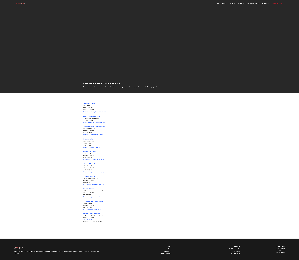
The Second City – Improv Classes (93, 201)
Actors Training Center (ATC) (91, 116)
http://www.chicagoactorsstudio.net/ (94, 159)
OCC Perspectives (277, 3)
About (224, 3)
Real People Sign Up (253, 3)
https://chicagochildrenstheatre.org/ (94, 172)
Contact (265, 3)
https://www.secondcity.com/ (92, 209)
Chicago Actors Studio (89, 151)
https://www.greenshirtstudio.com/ (93, 197)
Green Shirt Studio (88, 189)
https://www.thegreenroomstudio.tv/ (94, 184)
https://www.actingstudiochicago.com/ (94, 112)
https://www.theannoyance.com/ (93, 134)
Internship (241, 3)
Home (217, 3)
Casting (231, 3)
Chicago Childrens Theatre (91, 164)
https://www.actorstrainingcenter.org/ (94, 122)
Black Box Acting (88, 139)
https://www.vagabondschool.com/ (93, 222)
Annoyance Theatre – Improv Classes (94, 126)
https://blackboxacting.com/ (91, 147)
